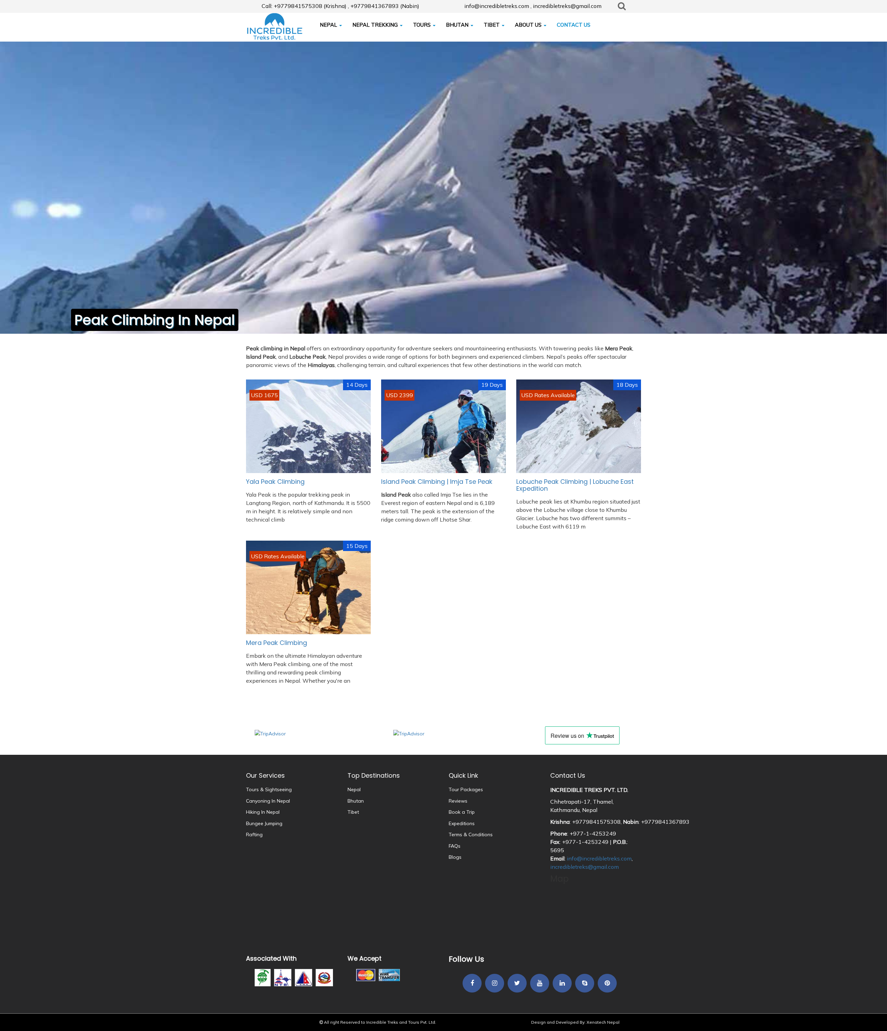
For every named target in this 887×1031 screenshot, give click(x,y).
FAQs (454, 846)
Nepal (354, 789)
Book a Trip (462, 812)
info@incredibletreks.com (599, 858)
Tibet (353, 812)
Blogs (455, 857)
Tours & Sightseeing (269, 789)
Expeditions (462, 823)
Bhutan (356, 801)
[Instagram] (494, 983)
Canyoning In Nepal (268, 801)
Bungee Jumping (264, 823)
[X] (517, 983)
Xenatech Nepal (603, 1022)
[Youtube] (539, 983)
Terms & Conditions (471, 834)
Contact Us (567, 775)
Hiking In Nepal (263, 812)
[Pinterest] (607, 983)
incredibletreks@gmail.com (584, 866)
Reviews (458, 801)
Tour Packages (466, 789)
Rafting (254, 834)
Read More (308, 498)
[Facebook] (472, 983)
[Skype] (584, 983)
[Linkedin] (562, 983)
